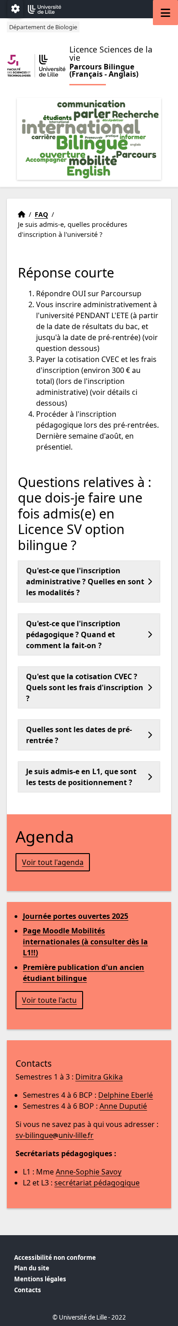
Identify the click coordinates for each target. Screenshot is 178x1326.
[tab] (89, 581)
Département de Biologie (43, 27)
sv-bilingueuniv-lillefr (55, 1135)
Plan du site (31, 1268)
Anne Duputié (123, 1106)
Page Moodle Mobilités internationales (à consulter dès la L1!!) (85, 942)
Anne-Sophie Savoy (88, 1172)
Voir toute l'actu (49, 1000)
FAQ (41, 214)
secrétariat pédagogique (97, 1183)
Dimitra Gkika (99, 1077)
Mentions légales (40, 1279)
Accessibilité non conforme (55, 1257)
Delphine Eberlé (125, 1095)
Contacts (27, 1290)
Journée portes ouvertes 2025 (75, 916)
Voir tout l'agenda (53, 862)
